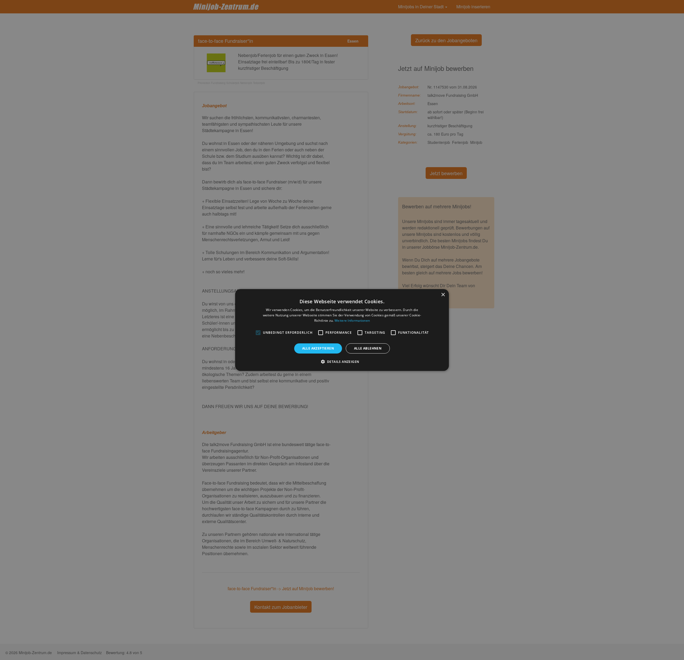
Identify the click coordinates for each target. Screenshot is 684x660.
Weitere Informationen (352, 320)
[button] (342, 361)
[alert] (342, 330)
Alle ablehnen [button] (368, 348)
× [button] (443, 295)
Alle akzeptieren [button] (318, 348)
